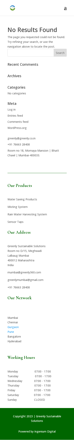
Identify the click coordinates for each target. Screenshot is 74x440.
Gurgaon (13, 327)
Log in (11, 109)
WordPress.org (17, 128)
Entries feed (15, 115)
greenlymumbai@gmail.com (25, 280)
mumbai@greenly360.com (24, 272)
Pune (10, 332)
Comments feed (17, 122)
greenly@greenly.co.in (21, 138)
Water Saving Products (22, 199)
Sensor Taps (15, 222)
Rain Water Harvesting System (27, 214)
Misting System (17, 207)
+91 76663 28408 (18, 144)
